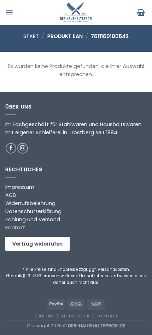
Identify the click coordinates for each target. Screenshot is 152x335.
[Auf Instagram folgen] (22, 148)
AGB (10, 195)
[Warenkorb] (142, 12)
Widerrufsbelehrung (30, 203)
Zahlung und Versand (32, 219)
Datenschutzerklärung (33, 211)
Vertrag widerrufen (37, 243)
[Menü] (10, 12)
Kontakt (15, 227)
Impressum (19, 187)
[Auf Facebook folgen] (11, 148)
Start (31, 36)
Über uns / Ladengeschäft (64, 316)
